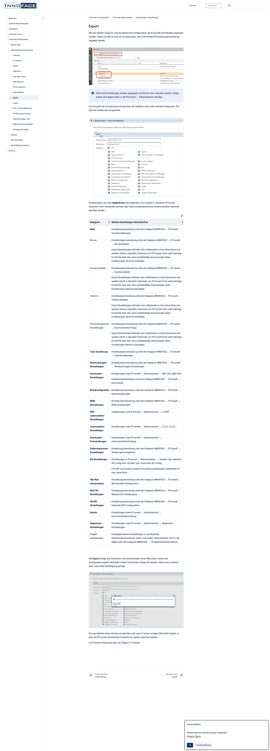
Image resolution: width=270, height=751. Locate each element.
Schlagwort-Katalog (21, 129)
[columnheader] (99, 222)
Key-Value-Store (19, 76)
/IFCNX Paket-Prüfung (22, 114)
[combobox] (245, 5)
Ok (190, 745)
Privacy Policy (194, 736)
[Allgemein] (7, 18)
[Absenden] (229, 5)
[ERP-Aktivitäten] (9, 140)
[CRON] (11, 66)
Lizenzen (16, 55)
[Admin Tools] (9, 45)
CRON (15, 66)
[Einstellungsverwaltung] (9, 145)
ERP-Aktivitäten (17, 140)
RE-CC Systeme (19, 87)
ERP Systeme (18, 82)
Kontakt (193, 5)
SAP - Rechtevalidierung (22, 108)
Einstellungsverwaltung (20, 145)
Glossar (12, 151)
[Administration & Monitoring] (9, 50)
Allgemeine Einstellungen (23, 124)
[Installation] (7, 29)
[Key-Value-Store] (11, 76)
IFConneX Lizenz (15, 34)
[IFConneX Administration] (7, 39)
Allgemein (13, 18)
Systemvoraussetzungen (18, 23)
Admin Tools (16, 45)
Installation (13, 29)
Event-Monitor (18, 92)
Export (15, 98)
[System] (9, 135)
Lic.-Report (17, 61)
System (14, 135)
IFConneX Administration (18, 39)
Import (15, 103)
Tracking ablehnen (203, 745)
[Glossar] (7, 151)
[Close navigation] (43, 18)
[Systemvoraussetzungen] (7, 23)
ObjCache (17, 71)
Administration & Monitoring (22, 50)
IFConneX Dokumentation (99, 17)
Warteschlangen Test (21, 119)
